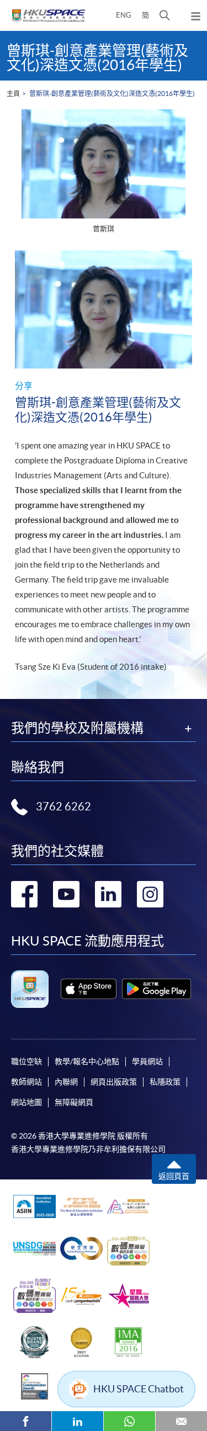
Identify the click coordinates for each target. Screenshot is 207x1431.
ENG (123, 15)
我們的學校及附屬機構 (77, 728)
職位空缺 (26, 1061)
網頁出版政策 (114, 1081)
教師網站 (26, 1081)
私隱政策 (165, 1081)
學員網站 (147, 1061)
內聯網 (66, 1081)
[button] (165, 15)
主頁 (13, 93)
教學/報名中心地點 (87, 1061)
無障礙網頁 (74, 1102)
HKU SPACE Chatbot (138, 1389)
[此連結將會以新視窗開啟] (88, 989)
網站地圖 (26, 1102)
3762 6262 (63, 806)
